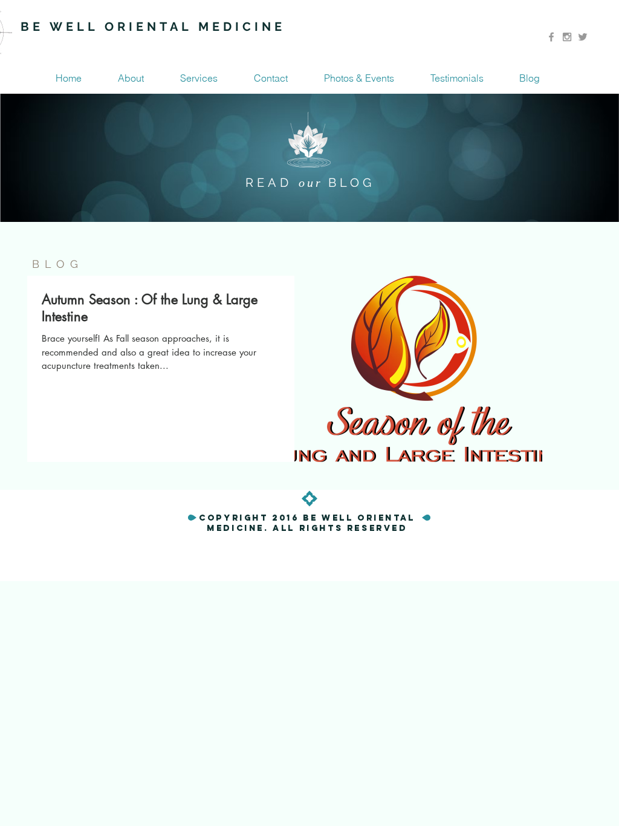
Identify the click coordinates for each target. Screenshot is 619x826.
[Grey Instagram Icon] (567, 37)
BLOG (351, 182)
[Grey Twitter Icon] (583, 37)
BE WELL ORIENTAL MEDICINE (153, 26)
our (313, 182)
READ (272, 182)
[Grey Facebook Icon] (551, 37)
